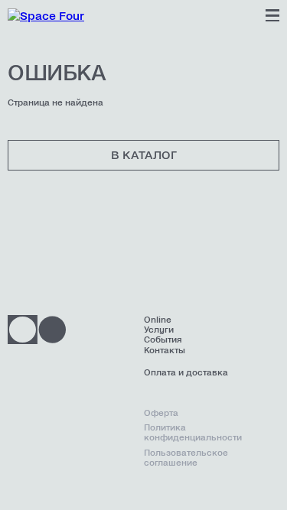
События (163, 340)
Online (157, 320)
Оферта (161, 413)
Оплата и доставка (186, 373)
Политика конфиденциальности (193, 433)
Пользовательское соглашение (186, 458)
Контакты (164, 351)
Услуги (159, 330)
